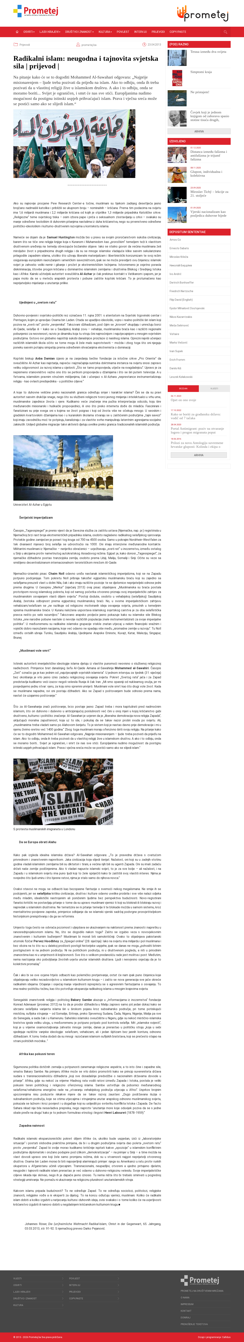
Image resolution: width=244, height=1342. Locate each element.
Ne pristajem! (199, 92)
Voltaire (174, 334)
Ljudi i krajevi (49, 31)
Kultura (104, 31)
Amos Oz (175, 239)
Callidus (226, 1337)
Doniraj (185, 1317)
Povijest (123, 31)
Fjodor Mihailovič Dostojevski (187, 308)
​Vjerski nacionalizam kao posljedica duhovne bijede (208, 213)
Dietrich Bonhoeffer (182, 282)
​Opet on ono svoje (183, 400)
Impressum (187, 1304)
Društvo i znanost (78, 31)
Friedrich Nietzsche (181, 291)
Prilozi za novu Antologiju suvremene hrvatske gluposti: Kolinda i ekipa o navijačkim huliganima (197, 446)
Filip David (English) (181, 299)
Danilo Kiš (175, 368)
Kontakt (186, 1311)
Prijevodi (158, 31)
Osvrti (28, 31)
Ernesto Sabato (179, 248)
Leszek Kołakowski (181, 376)
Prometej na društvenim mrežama (202, 1291)
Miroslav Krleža (179, 256)
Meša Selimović (179, 325)
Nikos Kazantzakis (181, 316)
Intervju (140, 31)
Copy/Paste (178, 31)
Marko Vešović (179, 342)
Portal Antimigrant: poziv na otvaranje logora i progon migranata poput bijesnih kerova (197, 432)
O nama (185, 1297)
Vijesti (214, 388)
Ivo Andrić (175, 274)
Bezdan (183, 388)
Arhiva (199, 131)
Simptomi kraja (201, 72)
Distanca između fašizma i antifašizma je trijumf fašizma (208, 155)
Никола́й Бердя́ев (181, 265)
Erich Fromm (177, 359)
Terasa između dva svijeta (208, 52)
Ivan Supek (176, 351)
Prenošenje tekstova (194, 1324)
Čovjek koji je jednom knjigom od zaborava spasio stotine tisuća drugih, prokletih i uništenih (209, 118)
